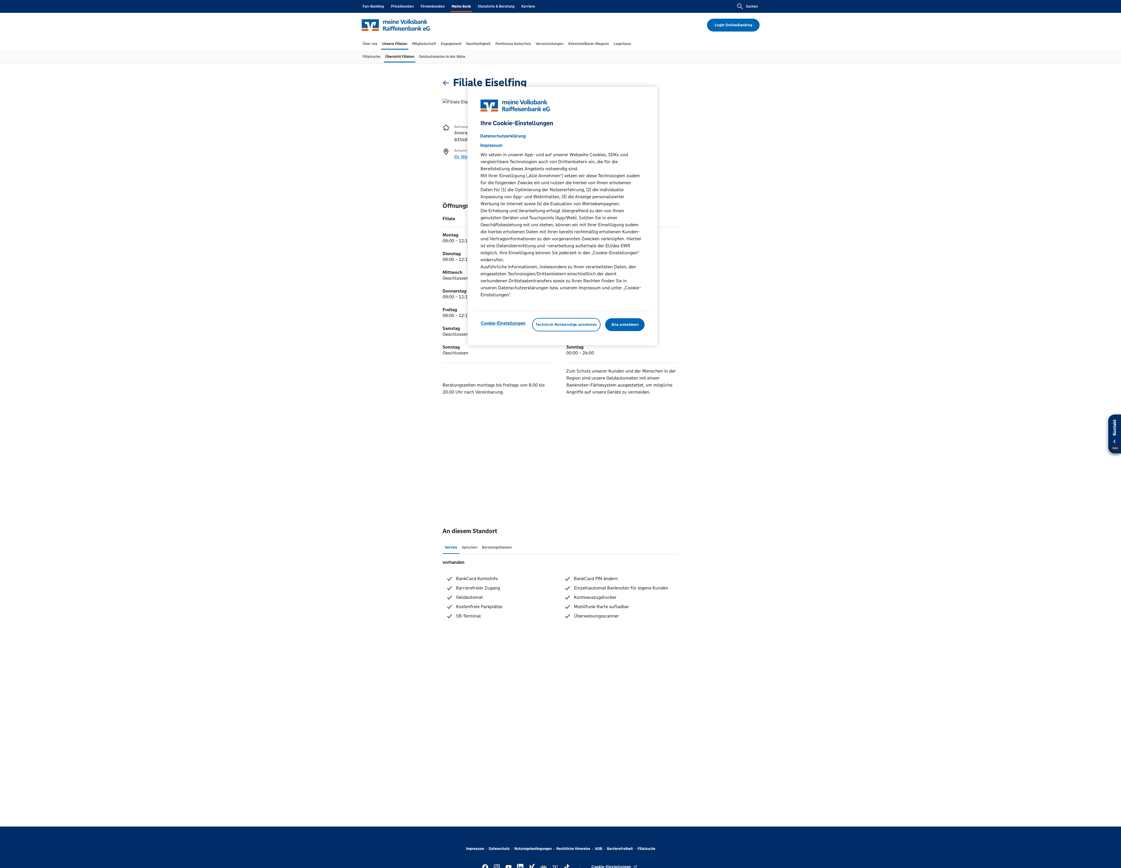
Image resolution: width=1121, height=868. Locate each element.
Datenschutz (499, 848)
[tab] (370, 44)
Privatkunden (402, 6)
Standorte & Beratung (496, 6)
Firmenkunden (433, 6)
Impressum (475, 848)
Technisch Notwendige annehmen (566, 324)
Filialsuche (646, 848)
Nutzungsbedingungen (533, 848)
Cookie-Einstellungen (503, 323)
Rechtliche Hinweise (573, 848)
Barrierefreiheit (620, 848)
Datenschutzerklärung (503, 136)
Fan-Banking (373, 6)
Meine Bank (461, 6)
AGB (598, 848)
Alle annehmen (624, 324)
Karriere (528, 6)
